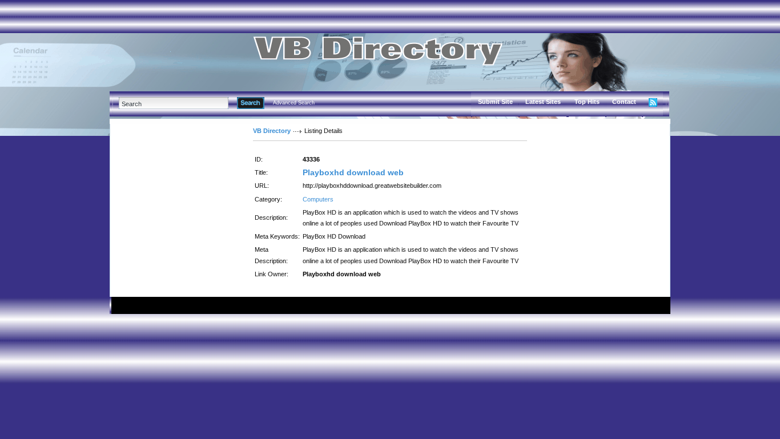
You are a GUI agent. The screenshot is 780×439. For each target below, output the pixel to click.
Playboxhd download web (353, 172)
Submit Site (495, 101)
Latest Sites (543, 101)
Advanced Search (294, 103)
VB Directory (272, 130)
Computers (318, 199)
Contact (624, 101)
